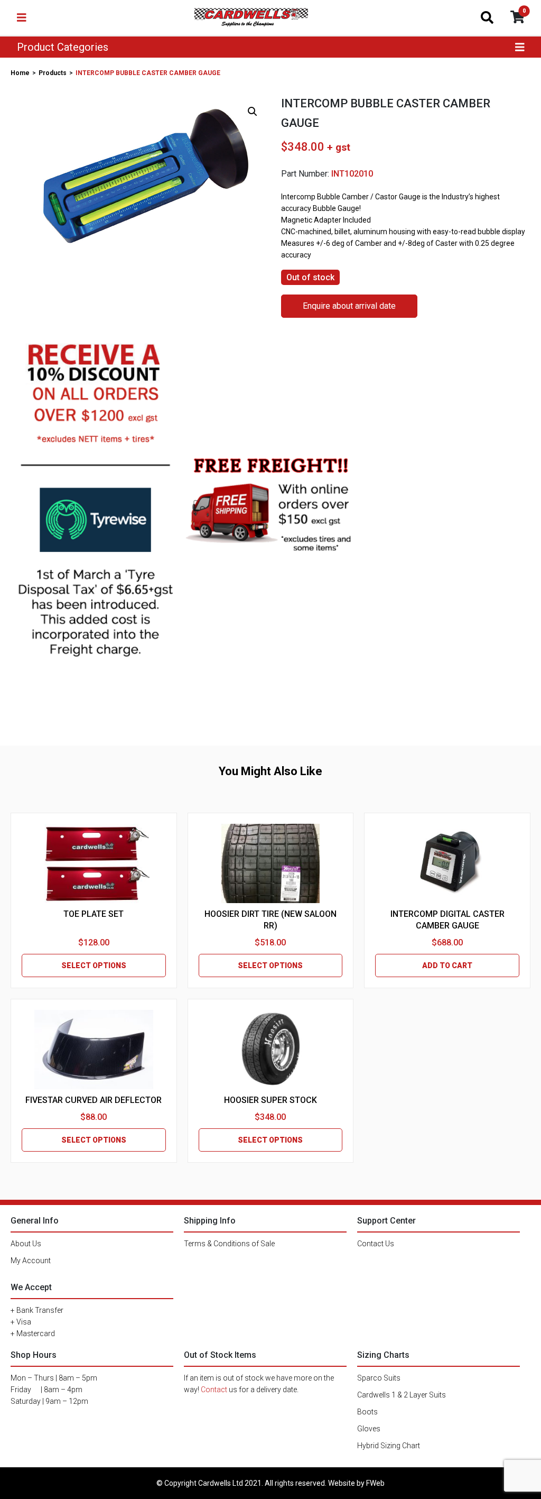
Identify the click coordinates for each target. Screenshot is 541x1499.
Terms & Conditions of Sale (229, 1243)
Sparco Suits (378, 1378)
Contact (214, 1389)
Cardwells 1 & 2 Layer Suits (401, 1395)
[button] (252, 111)
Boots (367, 1412)
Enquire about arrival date (349, 306)
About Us (26, 1243)
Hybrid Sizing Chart (388, 1445)
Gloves (368, 1428)
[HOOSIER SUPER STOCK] (270, 1049)
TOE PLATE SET (93, 914)
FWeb (375, 1483)
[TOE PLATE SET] (94, 863)
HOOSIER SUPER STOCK (270, 1100)
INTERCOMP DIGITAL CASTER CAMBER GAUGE (447, 920)
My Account (31, 1260)
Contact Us (375, 1243)
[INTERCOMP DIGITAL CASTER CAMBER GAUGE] (447, 863)
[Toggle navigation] (22, 17)
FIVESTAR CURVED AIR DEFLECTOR (93, 1100)
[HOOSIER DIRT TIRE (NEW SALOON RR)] (270, 863)
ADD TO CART (447, 965)
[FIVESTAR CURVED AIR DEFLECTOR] (93, 1049)
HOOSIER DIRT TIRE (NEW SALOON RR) (270, 920)
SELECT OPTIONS (93, 965)
